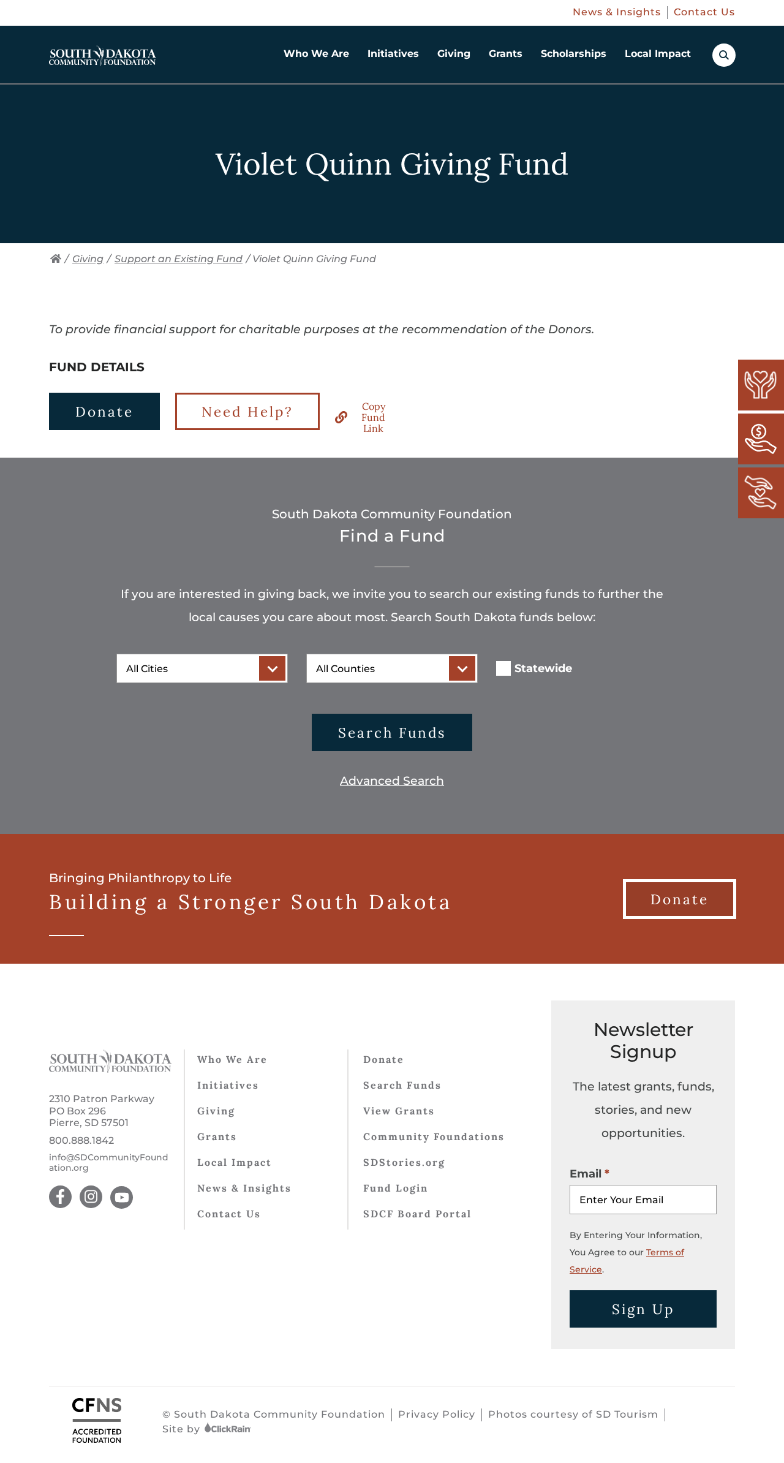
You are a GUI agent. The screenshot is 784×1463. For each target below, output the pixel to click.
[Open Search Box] (724, 55)
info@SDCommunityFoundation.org (108, 1162)
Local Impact (658, 53)
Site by (182, 1429)
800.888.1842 (81, 1140)
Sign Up (643, 1309)
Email (585, 1174)
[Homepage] (102, 55)
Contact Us (704, 12)
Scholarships (573, 53)
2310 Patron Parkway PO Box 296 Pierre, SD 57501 (101, 1110)
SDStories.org (404, 1162)
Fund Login (395, 1188)
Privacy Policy (436, 1414)
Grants (505, 53)
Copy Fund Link (373, 417)
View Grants (399, 1111)
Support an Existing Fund (179, 259)
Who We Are (316, 53)
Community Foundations (434, 1136)
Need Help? (247, 411)
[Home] (55, 259)
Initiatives (393, 53)
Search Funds (392, 732)
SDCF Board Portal (417, 1214)
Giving (453, 53)
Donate (104, 411)
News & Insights (617, 12)
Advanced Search (392, 781)
